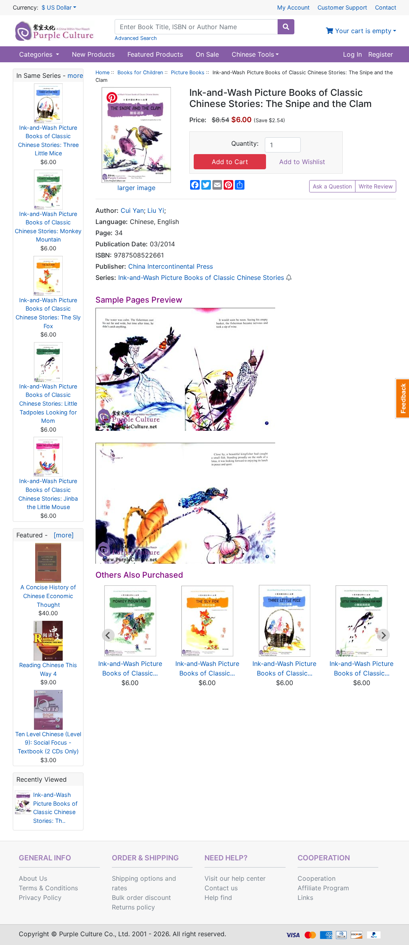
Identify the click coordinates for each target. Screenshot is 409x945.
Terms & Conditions (48, 888)
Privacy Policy (40, 897)
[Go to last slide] (108, 635)
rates (119, 888)
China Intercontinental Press (170, 266)
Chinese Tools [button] (253, 54)
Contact (385, 7)
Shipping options (137, 878)
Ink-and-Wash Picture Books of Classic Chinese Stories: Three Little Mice (48, 140)
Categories (36, 54)
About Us (33, 878)
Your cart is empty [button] (362, 31)
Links (305, 897)
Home (102, 72)
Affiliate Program (323, 888)
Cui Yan (132, 210)
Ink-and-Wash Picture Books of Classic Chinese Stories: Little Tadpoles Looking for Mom (48, 403)
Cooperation (317, 878)
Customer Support (342, 7)
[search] (286, 26)
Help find (218, 897)
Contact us (221, 888)
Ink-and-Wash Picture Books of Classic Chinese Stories (201, 277)
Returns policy (133, 907)
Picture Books (187, 72)
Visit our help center (235, 878)
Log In (352, 54)
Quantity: (244, 143)
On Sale (207, 54)
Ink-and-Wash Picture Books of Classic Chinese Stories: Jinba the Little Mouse (48, 493)
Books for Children (140, 72)
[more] (62, 535)
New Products (93, 54)
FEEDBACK (402, 398)
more (75, 75)
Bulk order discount (141, 897)
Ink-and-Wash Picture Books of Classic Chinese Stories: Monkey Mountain (48, 226)
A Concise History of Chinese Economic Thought (48, 596)
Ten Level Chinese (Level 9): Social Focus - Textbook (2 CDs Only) (48, 743)
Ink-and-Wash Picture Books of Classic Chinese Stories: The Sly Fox (48, 313)
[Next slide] (383, 635)
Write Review (376, 186)
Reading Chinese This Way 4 (48, 669)
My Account (293, 7)
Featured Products (155, 54)
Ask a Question (332, 186)
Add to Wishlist (302, 162)
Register (380, 54)
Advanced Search (136, 38)
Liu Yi (155, 210)
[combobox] (196, 26)
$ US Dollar (56, 7)
